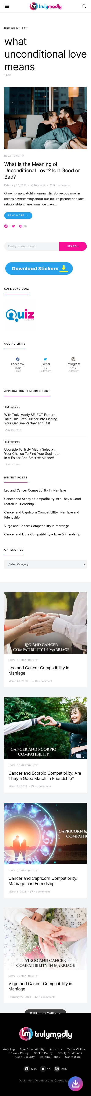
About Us (56, 1049)
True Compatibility (32, 1049)
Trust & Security (24, 1056)
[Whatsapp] (75, 1083)
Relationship (14, 155)
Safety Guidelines (70, 1053)
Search (73, 246)
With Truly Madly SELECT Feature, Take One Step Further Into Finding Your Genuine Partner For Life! (30, 415)
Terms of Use (76, 1049)
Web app (9, 1049)
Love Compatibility (23, 660)
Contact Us (72, 1056)
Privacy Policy (19, 1053)
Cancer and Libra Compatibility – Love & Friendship (42, 534)
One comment (43, 681)
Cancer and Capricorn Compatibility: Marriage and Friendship (42, 881)
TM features (12, 404)
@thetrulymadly (43, 1013)
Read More (16, 215)
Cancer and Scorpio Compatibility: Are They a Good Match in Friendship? (44, 776)
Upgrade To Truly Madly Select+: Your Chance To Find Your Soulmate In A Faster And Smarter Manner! (31, 450)
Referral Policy (50, 1056)
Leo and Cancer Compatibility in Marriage (35, 490)
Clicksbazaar (63, 1080)
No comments (61, 185)
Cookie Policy (43, 1053)
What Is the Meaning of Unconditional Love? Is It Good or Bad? (42, 170)
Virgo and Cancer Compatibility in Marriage (36, 526)
